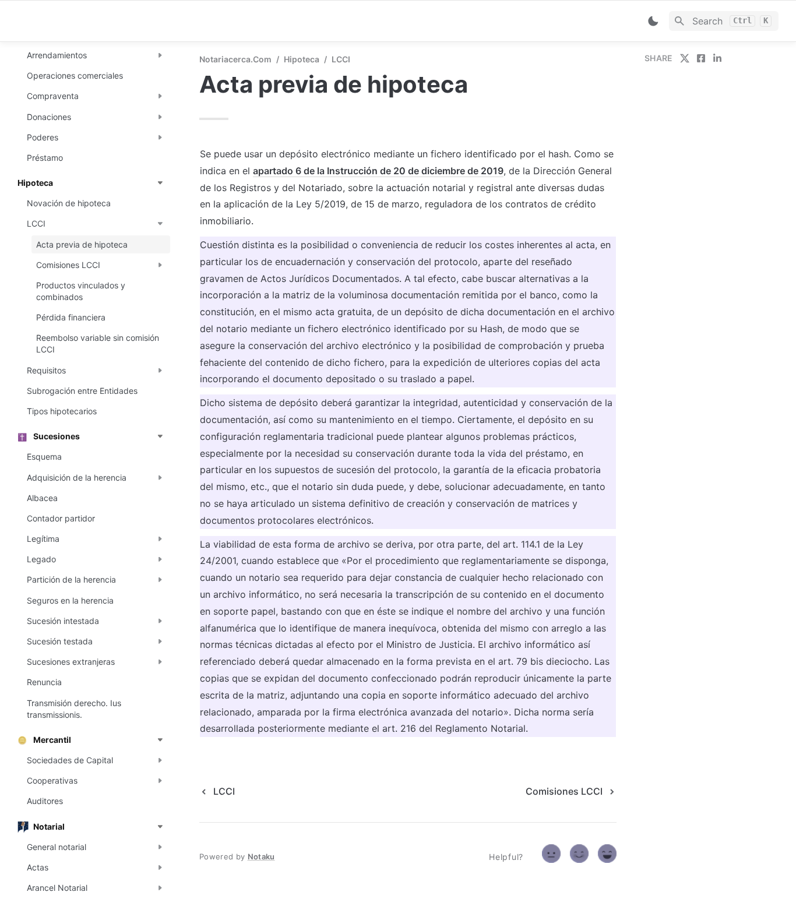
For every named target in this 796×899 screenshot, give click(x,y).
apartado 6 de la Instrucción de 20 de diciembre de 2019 (378, 171)
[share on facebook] (701, 58)
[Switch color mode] (653, 21)
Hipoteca (301, 59)
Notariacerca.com (235, 59)
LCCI (341, 59)
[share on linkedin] (717, 58)
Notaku (261, 856)
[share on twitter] (684, 58)
